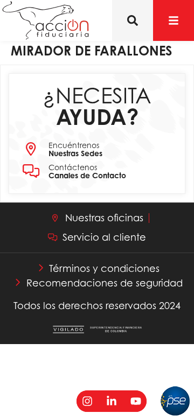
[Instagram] (87, 401)
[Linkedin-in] (111, 401)
